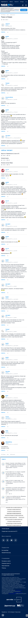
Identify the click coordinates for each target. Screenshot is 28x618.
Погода (21, 1)
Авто (8, 14)
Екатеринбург (5, 550)
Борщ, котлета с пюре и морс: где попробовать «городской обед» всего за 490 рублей (15, 482)
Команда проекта (6, 563)
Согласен (23, 10)
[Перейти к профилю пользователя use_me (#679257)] (3, 170)
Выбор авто (12, 14)
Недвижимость (4, 1)
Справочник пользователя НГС (9, 531)
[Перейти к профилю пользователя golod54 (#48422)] (3, 37)
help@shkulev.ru (12, 593)
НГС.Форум (3, 14)
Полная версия (5, 528)
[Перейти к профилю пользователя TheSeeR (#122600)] (3, 84)
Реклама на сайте (6, 561)
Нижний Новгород (6, 552)
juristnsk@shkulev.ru (18, 592)
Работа (11, 1)
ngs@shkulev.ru (19, 590)
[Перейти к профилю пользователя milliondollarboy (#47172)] (3, 443)
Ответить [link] (3, 32)
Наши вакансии (5, 565)
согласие (17, 10)
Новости (16, 1)
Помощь (4, 568)
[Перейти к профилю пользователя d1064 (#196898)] (3, 432)
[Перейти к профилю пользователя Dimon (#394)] (3, 396)
